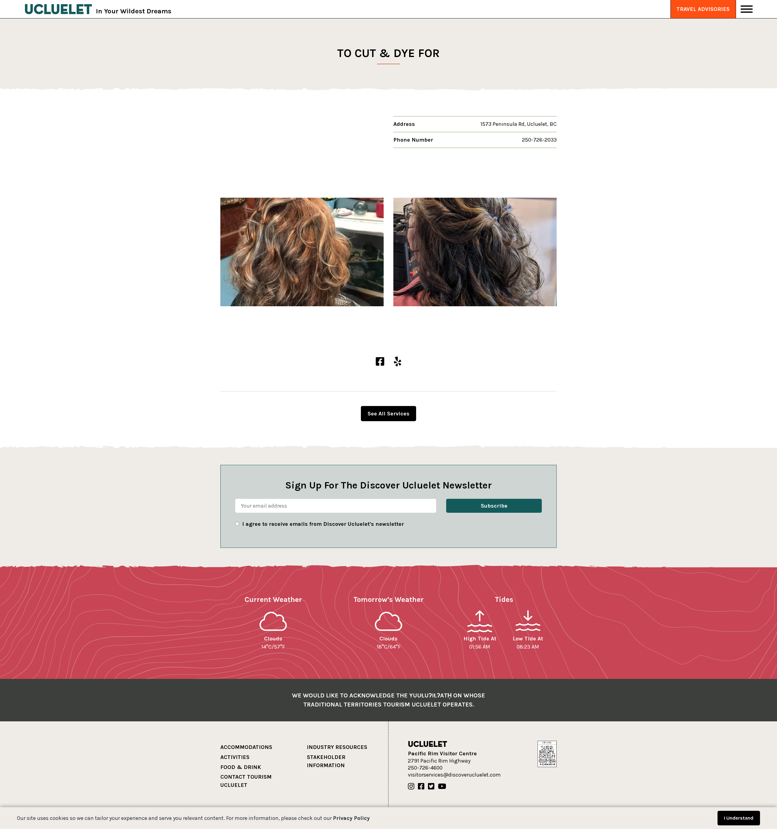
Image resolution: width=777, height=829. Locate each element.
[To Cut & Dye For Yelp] (397, 362)
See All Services (388, 413)
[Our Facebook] (421, 786)
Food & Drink (240, 767)
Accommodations (246, 747)
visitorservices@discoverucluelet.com (454, 774)
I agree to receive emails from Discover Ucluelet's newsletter (323, 524)
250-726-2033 (539, 139)
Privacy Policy (351, 818)
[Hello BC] (547, 753)
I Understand (738, 818)
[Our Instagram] (411, 786)
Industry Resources (337, 747)
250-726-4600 (425, 767)
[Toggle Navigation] (747, 9)
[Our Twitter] (431, 786)
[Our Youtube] (442, 786)
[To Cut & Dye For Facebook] (380, 362)
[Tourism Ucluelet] (58, 9)
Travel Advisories (703, 9)
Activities (234, 757)
